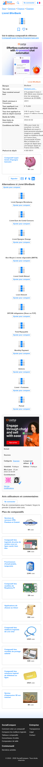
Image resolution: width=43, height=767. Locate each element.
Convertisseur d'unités (10, 738)
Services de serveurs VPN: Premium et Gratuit (12, 520)
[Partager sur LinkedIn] (33, 178)
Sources (7, 455)
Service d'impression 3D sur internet (12, 695)
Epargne (30, 9)
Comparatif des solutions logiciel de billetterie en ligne (11, 674)
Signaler (14, 178)
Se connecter (29, 3)
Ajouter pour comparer (11, 187)
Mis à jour (8, 470)
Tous (4, 9)
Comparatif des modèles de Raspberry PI (10, 586)
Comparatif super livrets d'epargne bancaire (20, 38)
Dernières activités (9, 750)
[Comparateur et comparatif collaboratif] (9, 3)
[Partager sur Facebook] (25, 178)
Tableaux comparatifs (10, 735)
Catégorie (8, 461)
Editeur (26, 467)
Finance (20, 9)
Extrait (6, 449)
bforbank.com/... (30, 89)
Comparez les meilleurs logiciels (14, 732)
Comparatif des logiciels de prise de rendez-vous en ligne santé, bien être (12, 544)
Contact (32, 735)
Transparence (34, 729)
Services (11, 9)
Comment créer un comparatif (13, 729)
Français (38, 3)
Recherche (18, 3)
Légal (31, 732)
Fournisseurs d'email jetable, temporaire (10, 564)
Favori (18, 29)
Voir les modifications (9, 487)
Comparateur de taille (10, 741)
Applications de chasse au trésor (11, 607)
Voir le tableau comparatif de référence (19, 36)
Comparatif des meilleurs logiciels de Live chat (11, 630)
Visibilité (7, 467)
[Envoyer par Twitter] (29, 178)
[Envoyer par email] (22, 178)
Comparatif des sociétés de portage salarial (12, 651)
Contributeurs (9, 475)
